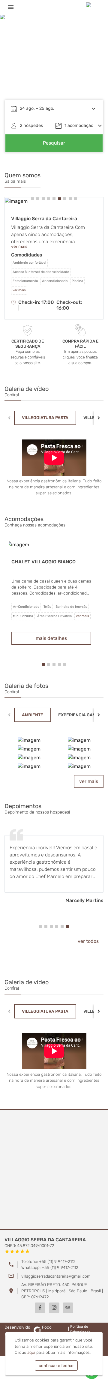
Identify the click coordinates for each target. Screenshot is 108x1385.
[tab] (45, 418)
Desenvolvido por (32, 1330)
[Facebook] (40, 1308)
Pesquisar (54, 143)
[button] (93, 61)
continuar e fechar (56, 1365)
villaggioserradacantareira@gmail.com (56, 1276)
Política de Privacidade (80, 1329)
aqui (31, 1352)
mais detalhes (54, 638)
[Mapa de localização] (54, 1170)
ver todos (88, 941)
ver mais (88, 781)
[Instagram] (54, 1308)
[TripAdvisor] (68, 1308)
